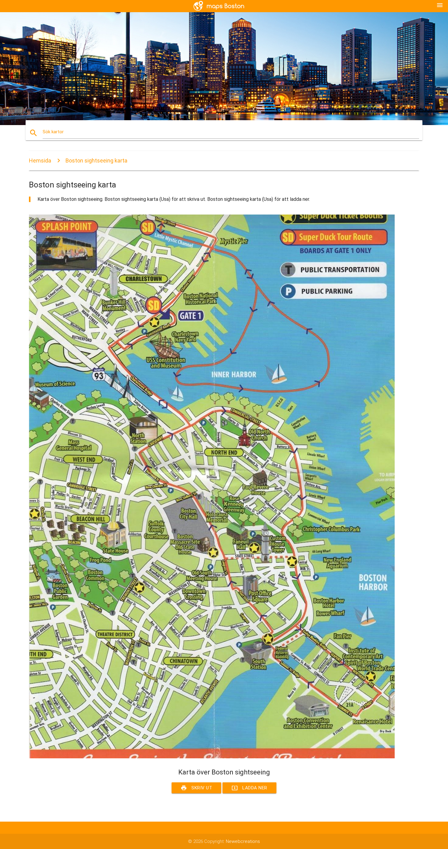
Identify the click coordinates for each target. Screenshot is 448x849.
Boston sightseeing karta (96, 160)
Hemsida (40, 160)
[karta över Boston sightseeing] (212, 757)
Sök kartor (53, 132)
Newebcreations (243, 841)
